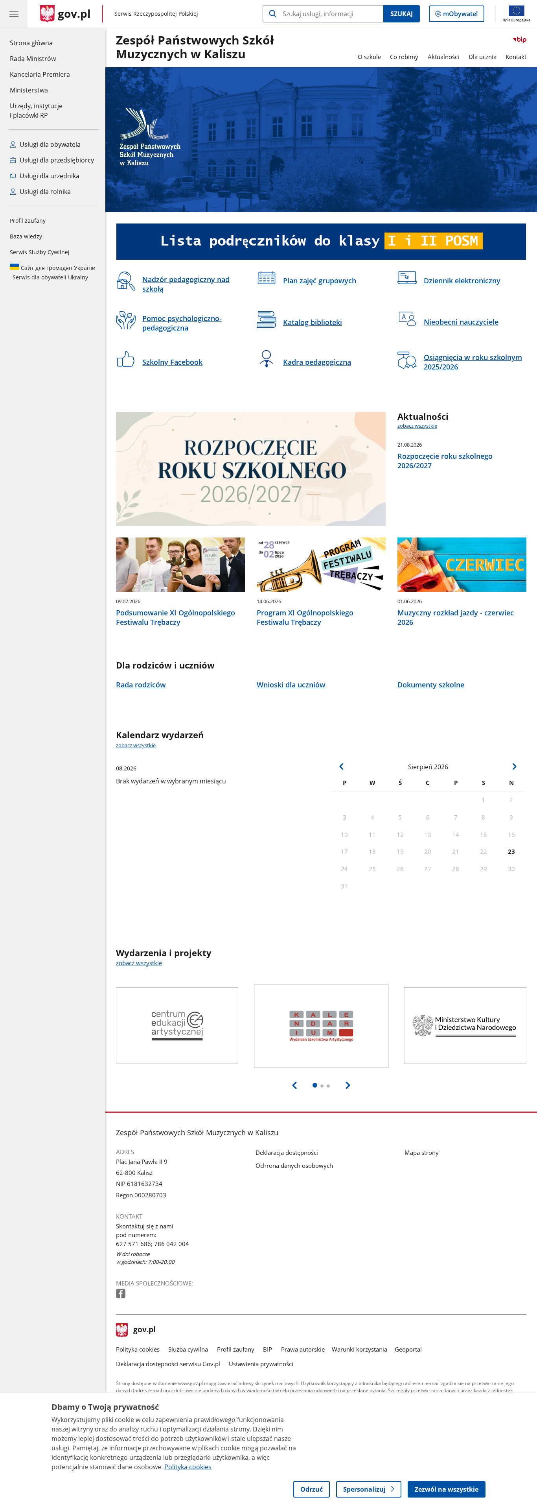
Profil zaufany (28, 220)
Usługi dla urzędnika (48, 176)
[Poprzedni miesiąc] (341, 766)
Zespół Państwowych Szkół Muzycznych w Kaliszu (195, 47)
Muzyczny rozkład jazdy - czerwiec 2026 (455, 617)
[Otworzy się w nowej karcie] (121, 1294)
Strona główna (40, 42)
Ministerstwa (29, 90)
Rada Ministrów (33, 58)
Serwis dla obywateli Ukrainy (53, 272)
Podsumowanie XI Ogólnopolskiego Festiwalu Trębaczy (175, 617)
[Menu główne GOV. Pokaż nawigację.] (14, 14)
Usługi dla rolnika (44, 191)
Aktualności (443, 57)
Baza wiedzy (26, 236)
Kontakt (516, 57)
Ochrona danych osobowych (294, 1165)
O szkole (369, 57)
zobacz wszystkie (417, 425)
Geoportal (408, 1349)
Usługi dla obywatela (49, 144)
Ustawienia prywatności (261, 1364)
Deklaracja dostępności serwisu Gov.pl (168, 1364)
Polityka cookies (138, 1349)
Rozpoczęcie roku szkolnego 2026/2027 (445, 460)
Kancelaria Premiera (40, 74)
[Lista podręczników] (321, 241)
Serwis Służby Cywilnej (40, 252)
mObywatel (460, 15)
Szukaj (401, 13)
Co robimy (404, 57)
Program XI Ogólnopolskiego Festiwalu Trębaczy (305, 617)
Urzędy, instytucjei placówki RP (36, 111)
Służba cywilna (188, 1349)
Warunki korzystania (359, 1349)
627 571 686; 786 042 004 (152, 1244)
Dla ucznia (483, 57)
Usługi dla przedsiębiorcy (56, 160)
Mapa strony (422, 1152)
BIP (267, 1349)
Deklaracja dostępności (287, 1152)
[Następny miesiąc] (514, 766)
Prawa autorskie (303, 1349)
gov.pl (144, 1330)
